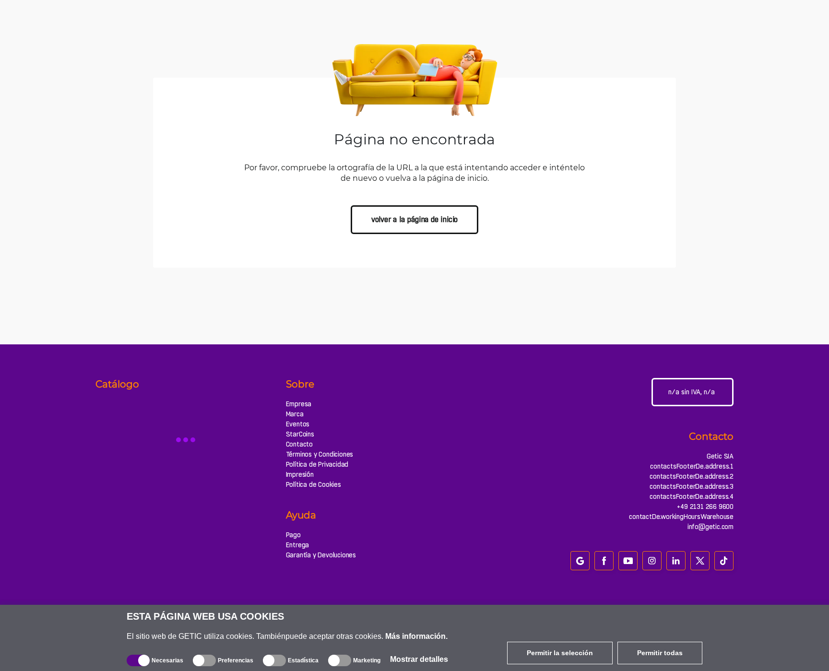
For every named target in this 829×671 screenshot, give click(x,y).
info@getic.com (710, 526)
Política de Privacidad (317, 464)
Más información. (416, 636)
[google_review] (580, 560)
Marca (295, 414)
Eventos (298, 424)
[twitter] (700, 560)
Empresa (299, 404)
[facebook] (604, 560)
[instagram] (652, 560)
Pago (293, 535)
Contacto (299, 444)
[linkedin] (676, 560)
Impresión (300, 474)
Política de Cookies (313, 484)
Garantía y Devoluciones (321, 555)
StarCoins (300, 434)
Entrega (297, 545)
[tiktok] (724, 560)
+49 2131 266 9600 (705, 506)
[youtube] (628, 560)
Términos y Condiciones (320, 454)
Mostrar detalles (419, 659)
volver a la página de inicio (414, 219)
